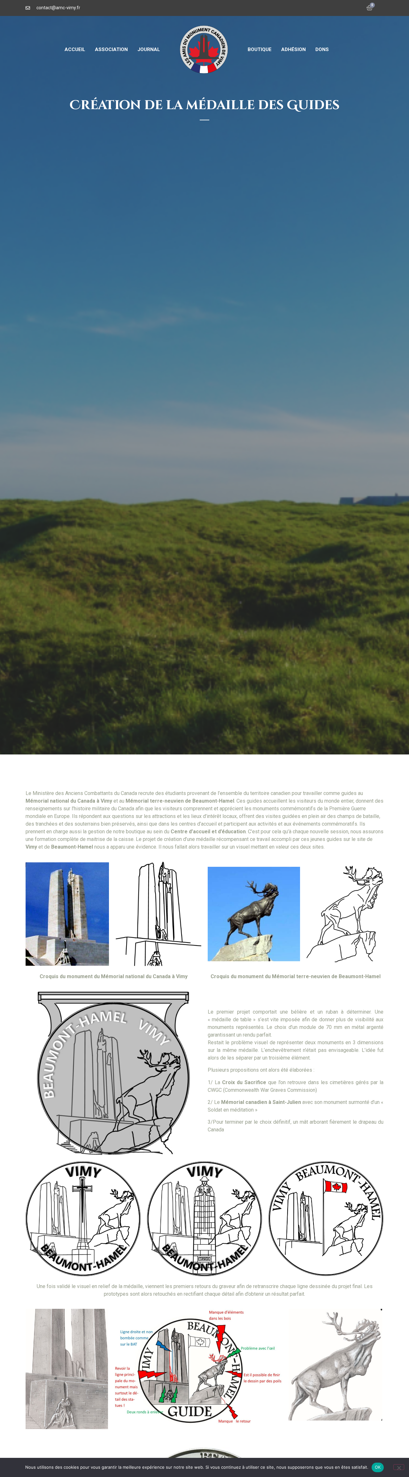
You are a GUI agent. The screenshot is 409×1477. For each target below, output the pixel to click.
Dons (322, 49)
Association (111, 49)
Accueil (75, 49)
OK (378, 1467)
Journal (148, 49)
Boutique (260, 49)
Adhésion (293, 49)
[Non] (398, 1467)
